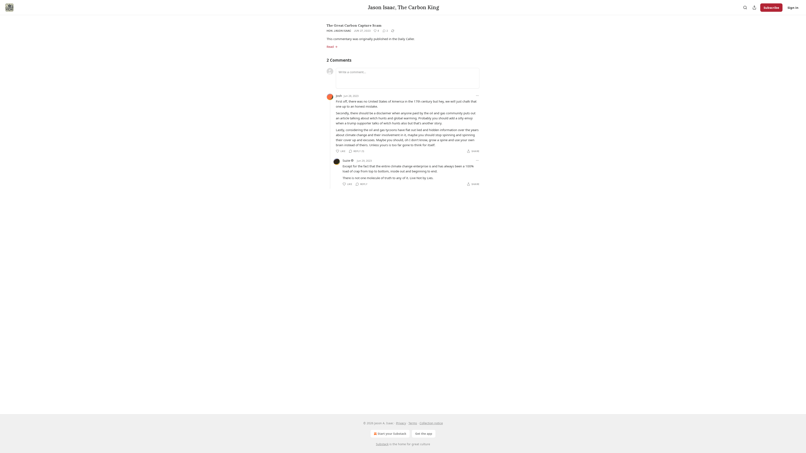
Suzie (346, 160)
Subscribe (771, 7)
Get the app (423, 434)
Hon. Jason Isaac (339, 30)
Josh (339, 96)
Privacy (401, 423)
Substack (382, 444)
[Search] (745, 7)
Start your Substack (392, 434)
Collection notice (431, 423)
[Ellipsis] (477, 95)
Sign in (793, 7)
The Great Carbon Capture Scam (354, 25)
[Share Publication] (754, 7)
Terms (412, 423)
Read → (332, 46)
